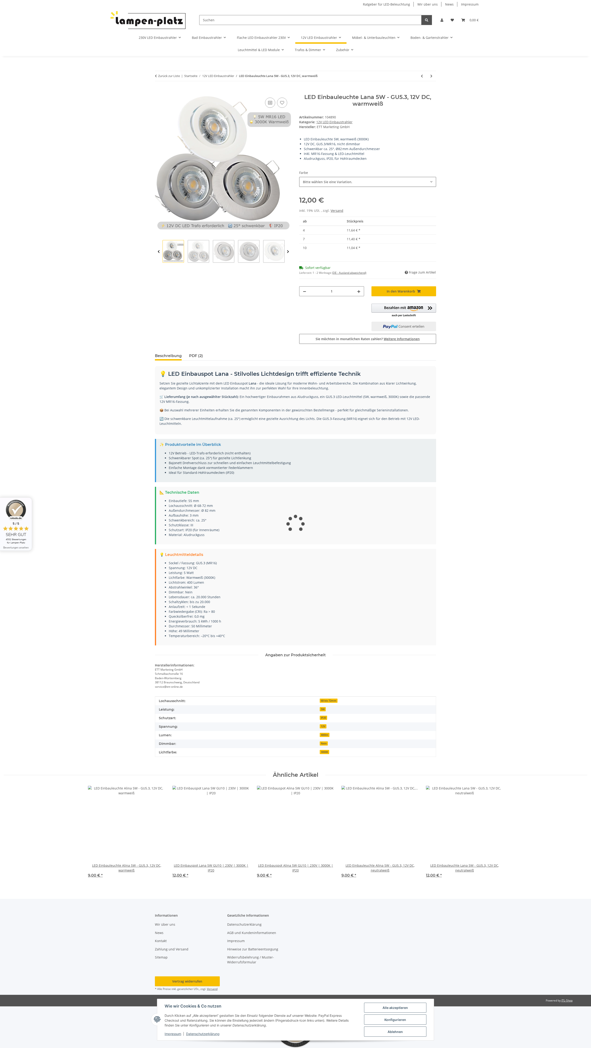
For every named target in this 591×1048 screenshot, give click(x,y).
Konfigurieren (395, 1020)
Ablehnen (395, 1032)
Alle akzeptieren (395, 1008)
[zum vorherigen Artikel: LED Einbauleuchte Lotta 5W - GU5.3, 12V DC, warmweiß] (422, 76)
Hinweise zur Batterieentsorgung (252, 949)
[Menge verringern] (304, 291)
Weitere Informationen (402, 339)
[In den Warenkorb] (158, 91)
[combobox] (367, 182)
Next (288, 251)
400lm (324, 735)
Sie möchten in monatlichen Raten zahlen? (368, 339)
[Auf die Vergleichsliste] (270, 103)
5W (323, 709)
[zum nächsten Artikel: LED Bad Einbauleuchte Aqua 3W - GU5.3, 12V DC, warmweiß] (431, 76)
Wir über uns (427, 4)
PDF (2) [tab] (196, 356)
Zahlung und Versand (171, 949)
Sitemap (161, 957)
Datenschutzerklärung (203, 1034)
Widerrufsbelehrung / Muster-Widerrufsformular (250, 959)
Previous (159, 251)
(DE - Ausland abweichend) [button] (349, 273)
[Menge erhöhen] (359, 291)
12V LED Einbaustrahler (334, 122)
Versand (337, 210)
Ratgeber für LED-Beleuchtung (386, 4)
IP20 (323, 717)
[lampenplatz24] (148, 20)
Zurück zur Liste (169, 76)
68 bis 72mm (328, 700)
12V (323, 726)
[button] (442, 20)
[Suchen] (426, 20)
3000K (324, 752)
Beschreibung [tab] (168, 356)
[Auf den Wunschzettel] (282, 103)
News (449, 4)
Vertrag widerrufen (187, 981)
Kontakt (161, 941)
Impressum (173, 1034)
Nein (324, 743)
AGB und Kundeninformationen (251, 933)
